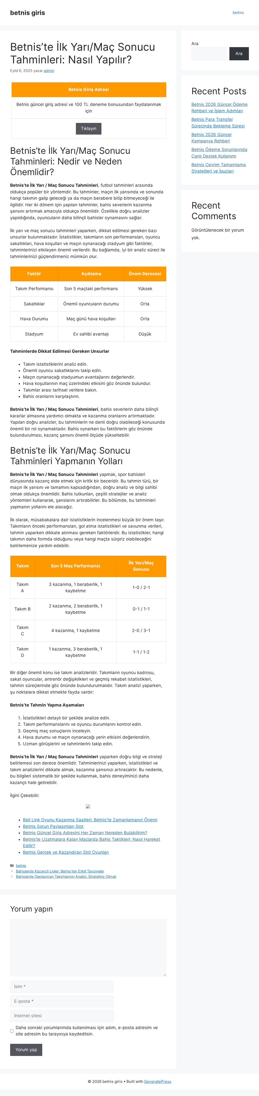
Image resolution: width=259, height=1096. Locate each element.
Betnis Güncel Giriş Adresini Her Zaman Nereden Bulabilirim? (85, 832)
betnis (238, 12)
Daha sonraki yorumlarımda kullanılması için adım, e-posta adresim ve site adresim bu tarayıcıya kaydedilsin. (87, 1031)
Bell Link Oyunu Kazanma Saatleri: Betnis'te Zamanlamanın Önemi (90, 819)
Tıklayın (88, 128)
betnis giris (27, 12)
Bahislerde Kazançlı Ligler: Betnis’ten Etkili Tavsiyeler (60, 871)
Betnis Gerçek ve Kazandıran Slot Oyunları (66, 852)
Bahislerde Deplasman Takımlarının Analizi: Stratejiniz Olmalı (66, 876)
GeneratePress (157, 1081)
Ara (195, 43)
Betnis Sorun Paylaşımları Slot (53, 826)
